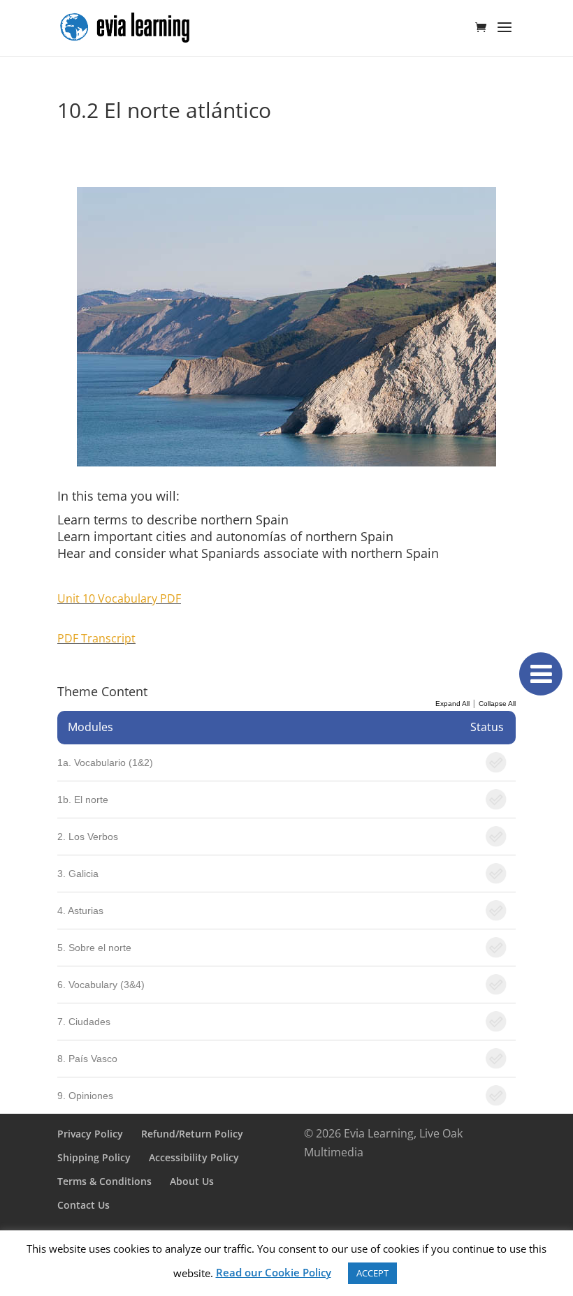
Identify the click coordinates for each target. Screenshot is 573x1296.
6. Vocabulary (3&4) (101, 984)
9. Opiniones (85, 1095)
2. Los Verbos (87, 836)
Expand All (452, 703)
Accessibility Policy (194, 1157)
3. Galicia (78, 873)
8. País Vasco (87, 1058)
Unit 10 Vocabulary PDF (119, 598)
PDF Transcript (96, 638)
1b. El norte (82, 799)
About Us (192, 1181)
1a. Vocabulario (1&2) (105, 762)
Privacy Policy (90, 1133)
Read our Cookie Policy (273, 1272)
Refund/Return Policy (192, 1133)
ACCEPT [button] (372, 1273)
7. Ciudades (83, 1021)
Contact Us (83, 1205)
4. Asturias (80, 910)
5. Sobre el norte (94, 947)
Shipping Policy (94, 1157)
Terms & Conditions (104, 1181)
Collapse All (497, 703)
